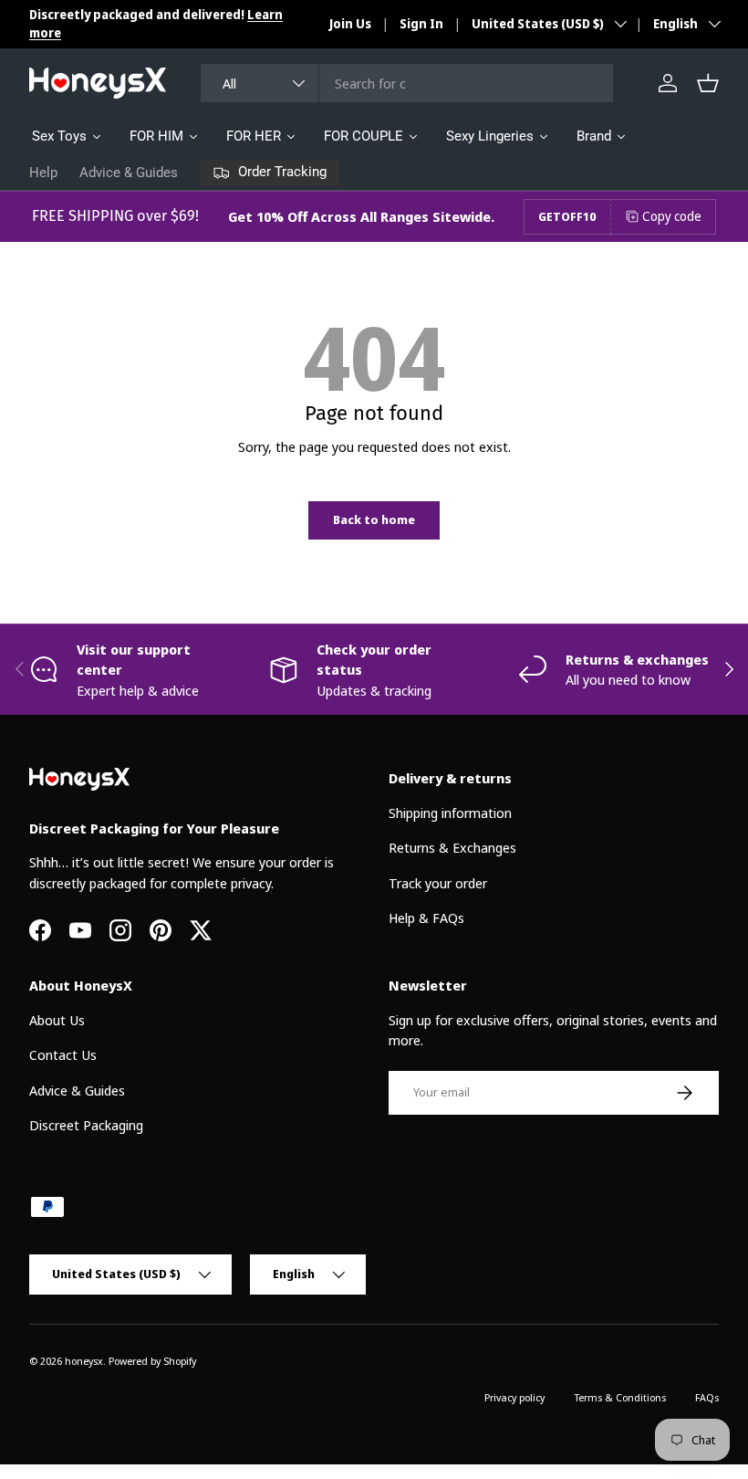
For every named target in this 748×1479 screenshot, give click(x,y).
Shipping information (450, 812)
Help (43, 172)
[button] (708, 83)
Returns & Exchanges (452, 847)
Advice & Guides (128, 172)
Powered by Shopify (152, 1361)
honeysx (84, 1361)
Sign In (421, 24)
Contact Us (63, 1054)
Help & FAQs (426, 917)
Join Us (350, 24)
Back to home (374, 519)
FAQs (707, 1397)
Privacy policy (514, 1397)
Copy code (671, 216)
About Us (57, 1020)
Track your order (438, 883)
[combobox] (407, 83)
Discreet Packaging (86, 1125)
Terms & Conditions (620, 1397)
